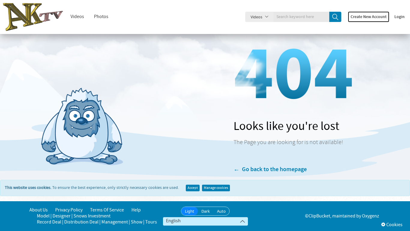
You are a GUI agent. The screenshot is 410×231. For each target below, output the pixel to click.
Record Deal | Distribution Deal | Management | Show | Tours (97, 222)
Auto (221, 211)
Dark (205, 211)
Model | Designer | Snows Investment (73, 216)
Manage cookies (216, 188)
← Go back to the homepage (270, 169)
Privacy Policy (69, 210)
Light (189, 211)
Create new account (369, 17)
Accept (193, 188)
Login (399, 17)
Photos (101, 17)
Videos (77, 17)
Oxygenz (370, 216)
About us (38, 210)
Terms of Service (107, 210)
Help (136, 210)
